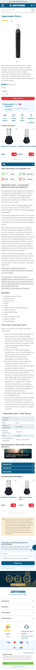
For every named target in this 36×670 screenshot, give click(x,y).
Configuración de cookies (18, 666)
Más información (8, 109)
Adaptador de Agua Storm (26, 146)
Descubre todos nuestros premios (18, 585)
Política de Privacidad (28, 566)
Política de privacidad (28, 652)
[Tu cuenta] (31, 5)
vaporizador (21, 195)
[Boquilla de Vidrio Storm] (9, 136)
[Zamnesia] (17, 5)
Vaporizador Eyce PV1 (25, 205)
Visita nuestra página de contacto (27, 637)
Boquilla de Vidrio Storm (8, 146)
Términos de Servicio (7, 568)
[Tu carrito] (34, 5)
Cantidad (4, 91)
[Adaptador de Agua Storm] (26, 136)
